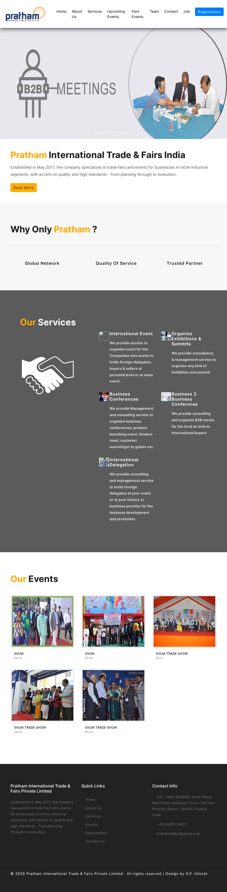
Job (186, 11)
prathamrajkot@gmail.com (178, 833)
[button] (17, 83)
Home (62, 11)
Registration (209, 12)
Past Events (137, 14)
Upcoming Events (116, 14)
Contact (171, 11)
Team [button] (154, 11)
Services (95, 11)
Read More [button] (24, 187)
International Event (131, 333)
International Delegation (124, 462)
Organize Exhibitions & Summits (187, 338)
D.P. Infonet (196, 873)
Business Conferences (124, 396)
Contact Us (94, 841)
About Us (77, 14)
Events (90, 825)
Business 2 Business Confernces (185, 399)
